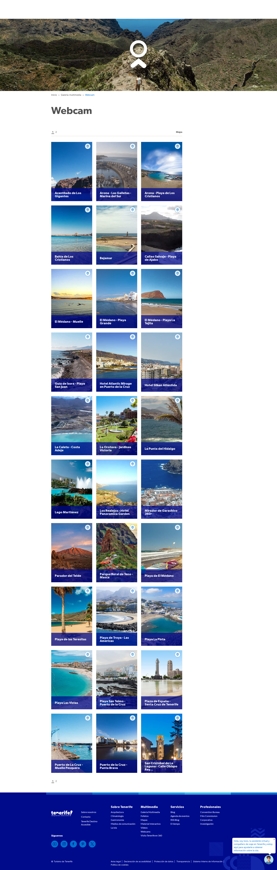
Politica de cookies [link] (119, 865)
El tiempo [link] (175, 823)
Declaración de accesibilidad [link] (137, 861)
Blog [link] (173, 812)
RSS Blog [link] (175, 819)
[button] (268, 859)
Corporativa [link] (206, 819)
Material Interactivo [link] (151, 823)
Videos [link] (144, 827)
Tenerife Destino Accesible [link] (89, 823)
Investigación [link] (207, 823)
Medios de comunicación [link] (123, 823)
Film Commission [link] (208, 816)
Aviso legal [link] (116, 861)
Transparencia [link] (183, 861)
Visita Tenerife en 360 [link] (151, 835)
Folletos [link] (145, 816)
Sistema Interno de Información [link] (207, 861)
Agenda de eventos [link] (180, 816)
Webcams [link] (145, 831)
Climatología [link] (117, 816)
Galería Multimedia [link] (150, 812)
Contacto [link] (85, 816)
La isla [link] (114, 827)
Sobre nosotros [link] (88, 812)
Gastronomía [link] (117, 819)
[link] (54, 94)
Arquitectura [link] (117, 812)
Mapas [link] (144, 819)
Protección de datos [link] (163, 861)
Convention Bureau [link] (210, 812)
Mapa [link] (178, 132)
